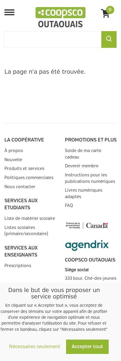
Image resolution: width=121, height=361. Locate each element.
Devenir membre (81, 166)
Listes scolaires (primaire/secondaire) (26, 230)
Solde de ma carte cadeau (83, 154)
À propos (13, 151)
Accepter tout (87, 346)
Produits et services (24, 168)
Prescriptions (17, 266)
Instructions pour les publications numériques (90, 178)
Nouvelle (13, 160)
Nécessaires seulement (34, 346)
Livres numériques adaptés (83, 193)
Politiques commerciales (28, 178)
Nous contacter (19, 187)
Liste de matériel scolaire (29, 218)
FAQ (69, 205)
